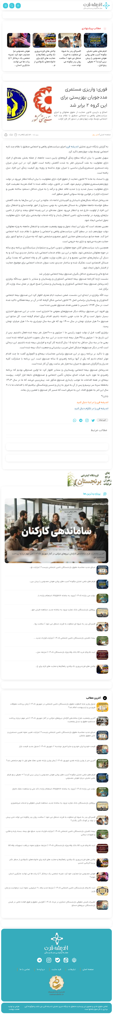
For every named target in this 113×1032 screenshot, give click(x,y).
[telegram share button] (81, 420)
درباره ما (41, 969)
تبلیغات (72, 969)
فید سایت (56, 969)
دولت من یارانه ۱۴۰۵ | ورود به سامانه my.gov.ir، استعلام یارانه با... (66, 595)
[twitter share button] (93, 420)
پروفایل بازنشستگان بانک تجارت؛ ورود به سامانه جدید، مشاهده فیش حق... (62, 609)
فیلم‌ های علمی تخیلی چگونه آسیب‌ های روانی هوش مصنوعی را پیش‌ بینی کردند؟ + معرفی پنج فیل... (96, 58)
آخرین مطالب (93, 698)
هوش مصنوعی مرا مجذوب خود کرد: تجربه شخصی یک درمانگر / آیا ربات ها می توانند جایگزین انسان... (19, 58)
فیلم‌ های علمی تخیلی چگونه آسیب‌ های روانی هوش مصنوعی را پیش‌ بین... (62, 581)
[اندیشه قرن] (96, 6)
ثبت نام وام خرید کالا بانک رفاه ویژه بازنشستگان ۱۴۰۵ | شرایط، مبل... (65, 652)
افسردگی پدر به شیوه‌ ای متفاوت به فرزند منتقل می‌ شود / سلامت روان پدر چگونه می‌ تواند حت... (70, 58)
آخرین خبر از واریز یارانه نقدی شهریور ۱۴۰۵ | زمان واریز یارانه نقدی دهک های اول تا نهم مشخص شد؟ (50, 760)
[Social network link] (74, 960)
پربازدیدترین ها (91, 493)
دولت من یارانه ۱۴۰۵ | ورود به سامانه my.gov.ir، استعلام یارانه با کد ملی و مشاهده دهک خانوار (53, 788)
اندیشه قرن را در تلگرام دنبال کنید (91, 408)
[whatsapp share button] (74, 420)
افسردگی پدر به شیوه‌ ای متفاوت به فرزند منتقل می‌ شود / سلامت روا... (64, 623)
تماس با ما (25, 969)
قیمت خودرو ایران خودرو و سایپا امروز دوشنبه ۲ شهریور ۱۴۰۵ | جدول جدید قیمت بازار (57, 746)
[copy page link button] (11, 134)
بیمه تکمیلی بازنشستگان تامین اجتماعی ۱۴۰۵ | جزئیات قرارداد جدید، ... (64, 638)
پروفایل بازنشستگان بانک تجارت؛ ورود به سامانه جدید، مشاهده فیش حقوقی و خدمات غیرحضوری (53, 803)
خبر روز (95, 134)
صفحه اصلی (105, 134)
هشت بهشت (14, 1009)
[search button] (11, 5)
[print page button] (6, 134)
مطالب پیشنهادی (91, 28)
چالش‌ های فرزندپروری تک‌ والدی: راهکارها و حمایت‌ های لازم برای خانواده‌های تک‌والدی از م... (44, 58)
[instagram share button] (87, 420)
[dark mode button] (18, 5)
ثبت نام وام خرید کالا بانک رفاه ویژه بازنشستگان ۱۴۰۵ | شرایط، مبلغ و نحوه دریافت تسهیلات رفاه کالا (51, 845)
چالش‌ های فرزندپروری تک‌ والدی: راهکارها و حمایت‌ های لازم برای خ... (65, 666)
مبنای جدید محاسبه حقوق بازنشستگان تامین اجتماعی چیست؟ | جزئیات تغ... (62, 567)
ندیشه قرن (72, 146)
